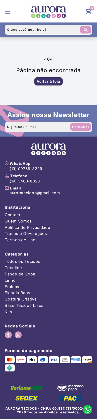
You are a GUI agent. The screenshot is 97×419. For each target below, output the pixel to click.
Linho (10, 280)
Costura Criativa (21, 299)
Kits (8, 312)
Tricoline (13, 268)
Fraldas (12, 287)
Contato (12, 215)
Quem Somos (18, 221)
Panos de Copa (20, 274)
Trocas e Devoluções (26, 234)
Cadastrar (80, 127)
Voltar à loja (48, 81)
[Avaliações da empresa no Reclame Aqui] (26, 388)
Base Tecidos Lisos (24, 306)
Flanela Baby (17, 293)
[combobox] (48, 30)
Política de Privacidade (27, 228)
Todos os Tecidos (22, 261)
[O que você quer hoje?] (85, 29)
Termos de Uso (20, 240)
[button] (88, 11)
